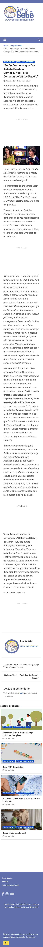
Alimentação (7, 727)
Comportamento (9, 62)
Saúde (28, 727)
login (22, 693)
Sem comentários (25, 81)
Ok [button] (6, 943)
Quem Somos (7, 878)
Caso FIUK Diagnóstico (13, 767)
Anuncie (5, 882)
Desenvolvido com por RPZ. (26, 907)
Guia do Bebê (10, 81)
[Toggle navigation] (5, 39)
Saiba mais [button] (30, 937)
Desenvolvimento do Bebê (25, 62)
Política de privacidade (10, 885)
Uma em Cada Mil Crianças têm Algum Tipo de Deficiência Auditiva (22, 666)
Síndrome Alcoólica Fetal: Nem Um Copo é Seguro (20, 676)
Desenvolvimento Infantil (14, 833)
